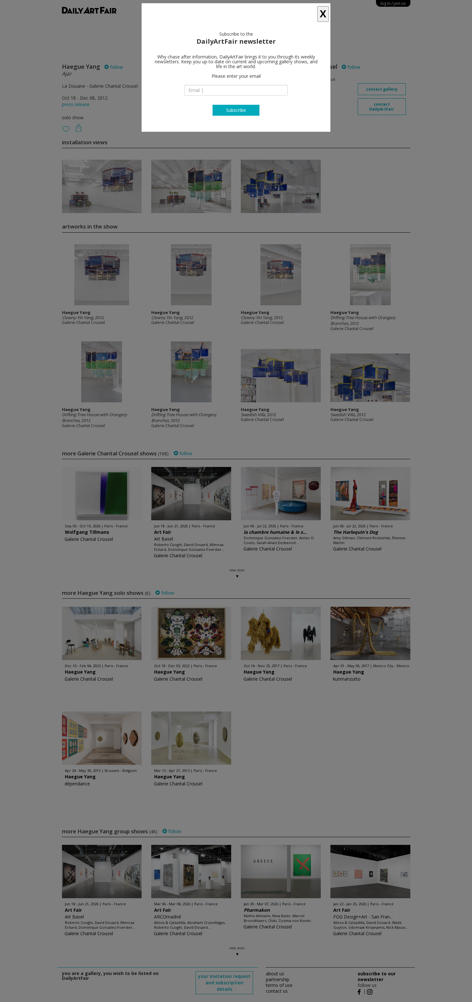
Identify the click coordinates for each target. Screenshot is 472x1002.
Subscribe (236, 110)
